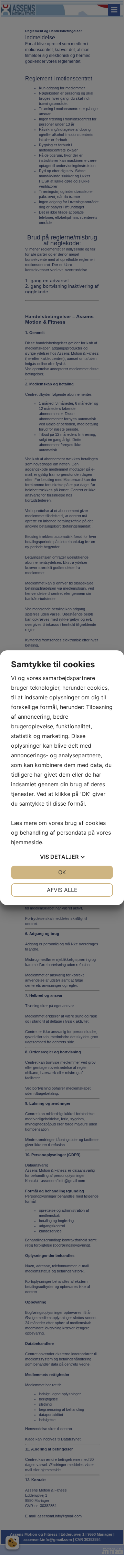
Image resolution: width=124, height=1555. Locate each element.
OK (62, 872)
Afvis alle (62, 889)
